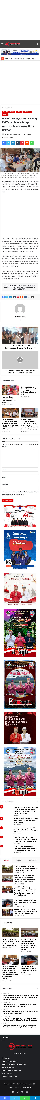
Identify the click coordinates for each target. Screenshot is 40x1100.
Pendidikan (27, 112)
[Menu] (2, 45)
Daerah (19, 112)
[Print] (32, 297)
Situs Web (5, 484)
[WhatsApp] (32, 143)
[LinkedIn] (13, 143)
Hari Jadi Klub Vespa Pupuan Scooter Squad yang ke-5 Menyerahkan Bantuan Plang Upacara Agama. (28, 390)
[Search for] (38, 45)
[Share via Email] (29, 297)
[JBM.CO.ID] (12, 44)
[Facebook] (4, 143)
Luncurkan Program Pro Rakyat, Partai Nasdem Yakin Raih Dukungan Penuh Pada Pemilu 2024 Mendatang (25, 839)
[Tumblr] (18, 143)
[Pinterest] (22, 143)
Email (4, 477)
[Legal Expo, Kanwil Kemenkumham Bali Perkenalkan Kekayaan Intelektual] (10, 390)
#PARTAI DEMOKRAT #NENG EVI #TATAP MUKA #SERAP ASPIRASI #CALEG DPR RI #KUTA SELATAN (20, 287)
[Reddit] (27, 143)
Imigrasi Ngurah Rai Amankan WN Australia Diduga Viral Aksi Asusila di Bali (26, 902)
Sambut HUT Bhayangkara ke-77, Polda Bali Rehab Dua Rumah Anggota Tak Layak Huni (26, 830)
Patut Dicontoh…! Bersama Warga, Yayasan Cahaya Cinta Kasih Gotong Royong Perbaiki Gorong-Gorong (25, 848)
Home (5, 108)
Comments (32, 860)
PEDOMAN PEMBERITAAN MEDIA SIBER (13, 1064)
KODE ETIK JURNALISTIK (9, 1061)
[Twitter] (8, 143)
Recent (6, 860)
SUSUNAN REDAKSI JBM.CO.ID (11, 1070)
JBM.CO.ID (32, 1084)
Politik (5, 114)
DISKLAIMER (5, 1058)
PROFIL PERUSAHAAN (8, 1067)
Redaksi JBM (8, 134)
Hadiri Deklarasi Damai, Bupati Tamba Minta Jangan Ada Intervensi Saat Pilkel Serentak (26, 820)
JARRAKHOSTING (26, 1087)
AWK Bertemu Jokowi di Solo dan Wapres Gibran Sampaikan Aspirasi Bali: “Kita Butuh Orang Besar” (25, 911)
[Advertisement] (20, 20)
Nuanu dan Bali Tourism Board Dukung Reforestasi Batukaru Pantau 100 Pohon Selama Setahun (26, 868)
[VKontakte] (25, 297)
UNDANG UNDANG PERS (9, 1076)
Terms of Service (6, 1073)
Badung (5, 112)
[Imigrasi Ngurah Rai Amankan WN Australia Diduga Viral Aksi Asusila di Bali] (7, 903)
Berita (10, 108)
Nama (4, 470)
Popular (18, 860)
